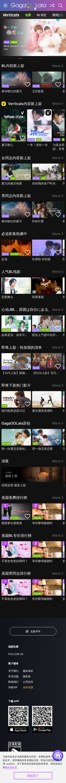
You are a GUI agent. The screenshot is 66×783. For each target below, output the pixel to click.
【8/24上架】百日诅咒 (46, 373)
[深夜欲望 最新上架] (31, 474)
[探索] (52, 5)
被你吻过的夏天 (11, 91)
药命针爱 (38, 221)
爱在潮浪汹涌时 (42, 410)
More (56, 66)
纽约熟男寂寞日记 (13, 410)
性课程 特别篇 (41, 259)
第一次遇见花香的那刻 (15, 448)
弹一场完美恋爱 (42, 448)
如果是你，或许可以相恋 (15, 335)
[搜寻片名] (61, 5)
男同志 (56, 15)
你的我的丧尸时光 (44, 183)
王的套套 (38, 91)
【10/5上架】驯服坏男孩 (15, 373)
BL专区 (41, 15)
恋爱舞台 (7, 297)
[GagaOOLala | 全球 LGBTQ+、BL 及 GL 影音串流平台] (28, 5)
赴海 (4, 259)
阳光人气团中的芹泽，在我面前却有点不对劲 (46, 335)
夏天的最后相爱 (11, 183)
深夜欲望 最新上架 (13, 485)
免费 (28, 15)
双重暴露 (38, 297)
